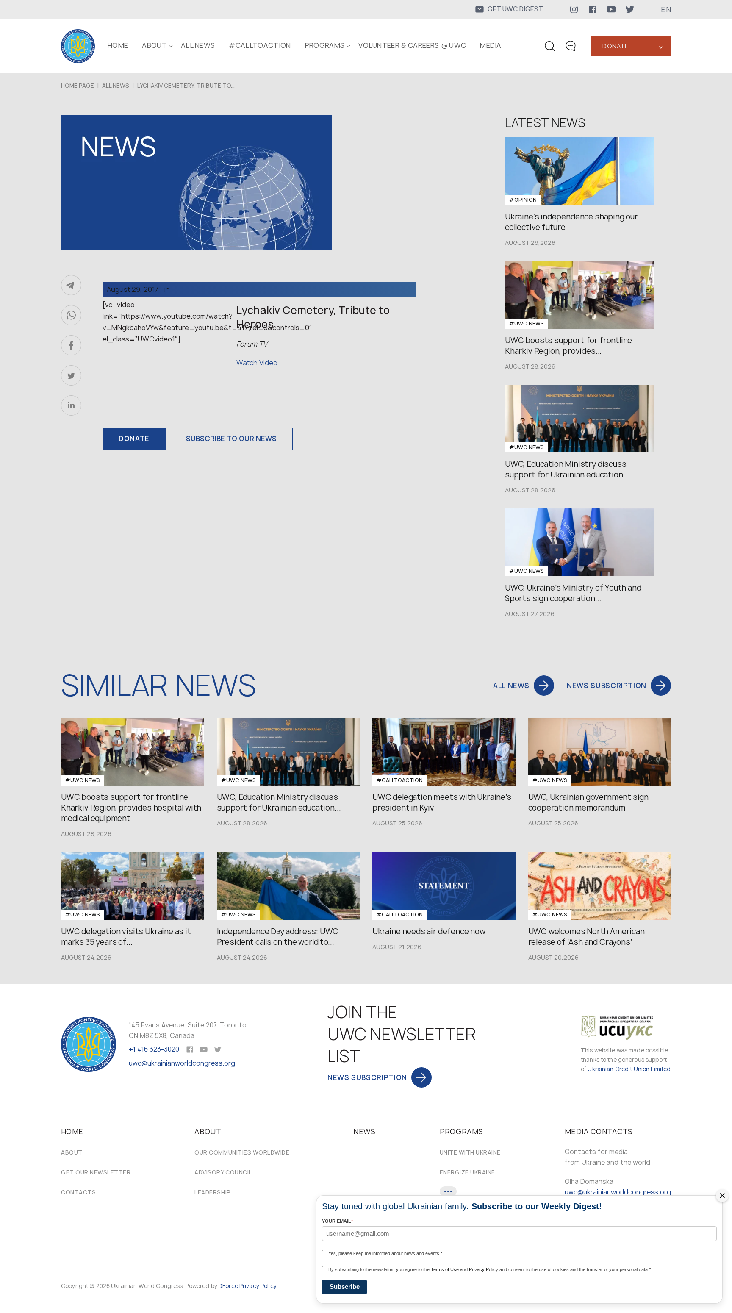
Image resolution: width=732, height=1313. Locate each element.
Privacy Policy (258, 1286)
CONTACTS (78, 1192)
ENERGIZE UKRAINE (467, 1172)
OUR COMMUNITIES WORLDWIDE (241, 1152)
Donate (615, 46)
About (72, 1152)
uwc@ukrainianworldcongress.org (182, 1063)
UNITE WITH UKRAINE (470, 1152)
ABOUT (154, 45)
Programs (325, 45)
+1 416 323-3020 (154, 1049)
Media (491, 45)
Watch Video (256, 362)
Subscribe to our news (231, 438)
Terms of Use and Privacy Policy (464, 1269)
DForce (228, 1286)
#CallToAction (260, 45)
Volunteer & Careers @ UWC (412, 45)
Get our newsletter (95, 1172)
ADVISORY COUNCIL (223, 1172)
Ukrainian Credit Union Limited (629, 1069)
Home (118, 45)
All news (198, 45)
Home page (77, 85)
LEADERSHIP (212, 1192)
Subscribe (345, 1286)
